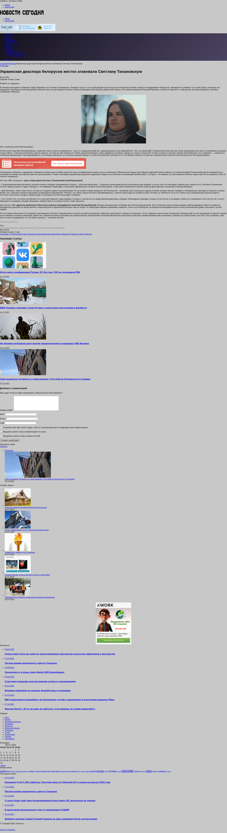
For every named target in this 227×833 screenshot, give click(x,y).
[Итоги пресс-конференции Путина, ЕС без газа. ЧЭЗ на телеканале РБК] (23, 268)
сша (149, 770)
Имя (2, 414)
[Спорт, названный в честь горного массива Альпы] (18, 528)
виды (13, 771)
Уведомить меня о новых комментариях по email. (24, 432)
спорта (143, 771)
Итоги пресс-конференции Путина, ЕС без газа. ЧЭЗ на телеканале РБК (40, 272)
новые (87, 771)
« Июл (2, 765)
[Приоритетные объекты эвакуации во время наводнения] (18, 595)
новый (93, 771)
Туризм (9, 49)
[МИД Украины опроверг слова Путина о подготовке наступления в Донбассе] (23, 303)
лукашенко (63, 771)
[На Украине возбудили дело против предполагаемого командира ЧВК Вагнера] (23, 339)
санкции (137, 771)
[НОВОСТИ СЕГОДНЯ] (22, 15)
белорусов (14, 228)
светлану (39, 228)
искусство (46, 771)
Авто (7, 36)
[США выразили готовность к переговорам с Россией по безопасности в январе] (23, 375)
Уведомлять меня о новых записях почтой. (21, 436)
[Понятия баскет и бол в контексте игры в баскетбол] (18, 573)
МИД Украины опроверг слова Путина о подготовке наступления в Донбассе (43, 308)
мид (69, 771)
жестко (31, 228)
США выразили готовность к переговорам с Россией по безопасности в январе (45, 379)
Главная (3, 64)
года (23, 771)
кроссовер (55, 771)
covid (2, 771)
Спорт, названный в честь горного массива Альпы (27, 530)
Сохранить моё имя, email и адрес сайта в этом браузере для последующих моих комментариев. (45, 427)
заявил (32, 771)
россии (127, 771)
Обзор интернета (16, 56)
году (27, 771)
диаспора (23, 228)
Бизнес (9, 39)
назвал (73, 771)
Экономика (11, 51)
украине (155, 771)
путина (112, 771)
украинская (60, 228)
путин (106, 771)
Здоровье (10, 41)
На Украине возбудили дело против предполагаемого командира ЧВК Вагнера (44, 343)
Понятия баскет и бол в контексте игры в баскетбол (27, 575)
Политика (12, 64)
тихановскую (48, 228)
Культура (9, 47)
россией (119, 771)
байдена (9, 771)
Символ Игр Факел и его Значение (20, 552)
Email (3, 419)
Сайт (2, 423)
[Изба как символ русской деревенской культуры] (18, 505)
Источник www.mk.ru (9, 222)
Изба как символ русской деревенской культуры (26, 507)
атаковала (4, 228)
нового (83, 771)
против (100, 771)
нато (78, 771)
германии (19, 771)
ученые (168, 771)
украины (162, 771)
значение (38, 771)
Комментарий (6, 410)
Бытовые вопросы (15, 53)
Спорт (8, 45)
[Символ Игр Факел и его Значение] (18, 550)
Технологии (11, 43)
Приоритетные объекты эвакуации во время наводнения (30, 597)
